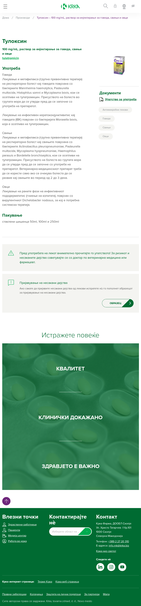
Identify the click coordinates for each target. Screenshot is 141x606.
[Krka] (70, 6)
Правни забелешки (14, 594)
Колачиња (36, 594)
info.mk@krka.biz (119, 545)
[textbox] (70, 532)
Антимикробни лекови (115, 109)
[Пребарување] (105, 6)
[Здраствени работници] (115, 6)
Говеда (107, 118)
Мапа (106, 594)
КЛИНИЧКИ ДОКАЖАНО (70, 417)
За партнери (92, 594)
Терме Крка (45, 581)
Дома (5, 17)
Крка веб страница (67, 581)
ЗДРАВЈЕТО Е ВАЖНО (70, 466)
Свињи (107, 127)
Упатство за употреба (121, 99)
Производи (23, 17)
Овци (106, 136)
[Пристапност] (133, 6)
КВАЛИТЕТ (70, 368)
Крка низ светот (106, 551)
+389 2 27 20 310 (118, 541)
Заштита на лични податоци (63, 594)
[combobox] (70, 531)
